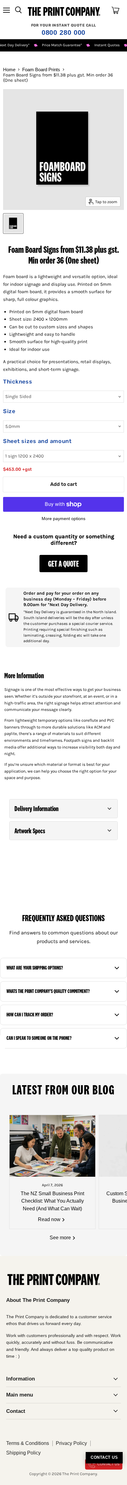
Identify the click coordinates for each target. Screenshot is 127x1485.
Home (9, 69)
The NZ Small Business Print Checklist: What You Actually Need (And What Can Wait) (52, 1201)
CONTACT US (108, 1464)
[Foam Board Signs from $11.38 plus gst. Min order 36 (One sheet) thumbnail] (13, 223)
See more (61, 1237)
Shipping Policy (23, 1452)
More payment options (63, 518)
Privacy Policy (71, 1443)
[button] (63, 808)
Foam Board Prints (41, 69)
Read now (50, 1219)
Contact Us (104, 1457)
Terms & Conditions (27, 1443)
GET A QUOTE (63, 563)
